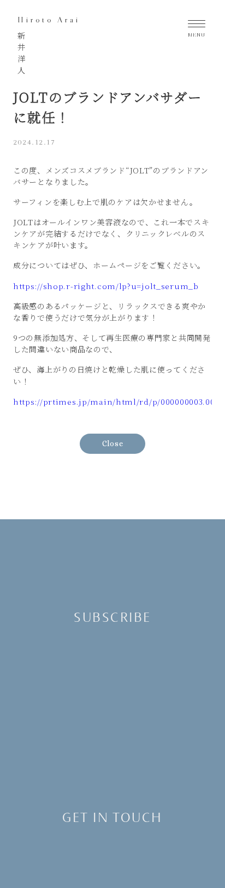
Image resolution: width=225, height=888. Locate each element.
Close (112, 443)
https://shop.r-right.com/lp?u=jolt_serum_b (106, 285)
